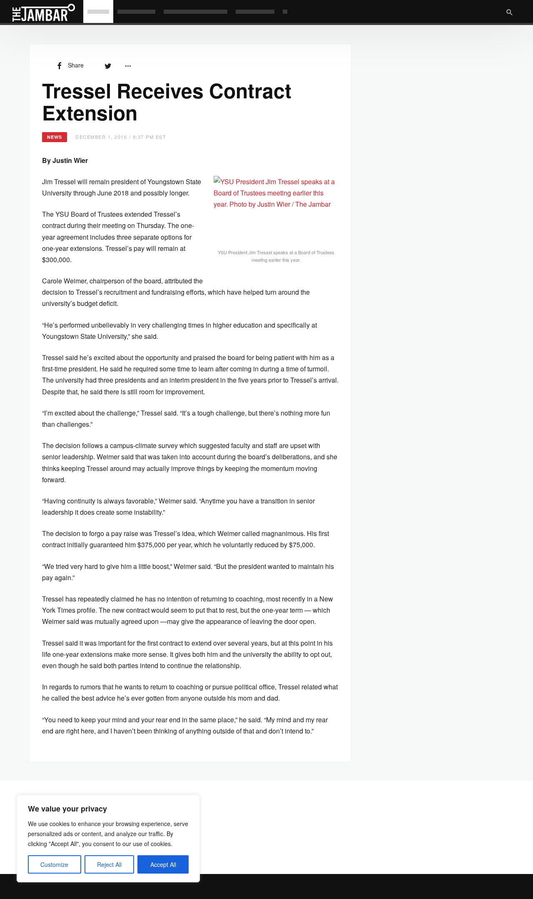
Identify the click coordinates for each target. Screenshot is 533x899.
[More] (128, 65)
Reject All (109, 864)
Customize (54, 864)
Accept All (163, 864)
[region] (108, 838)
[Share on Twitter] (108, 65)
